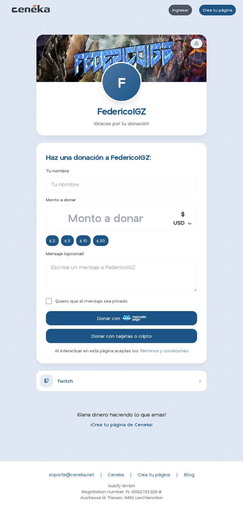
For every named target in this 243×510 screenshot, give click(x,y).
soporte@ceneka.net (71, 474)
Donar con (108, 318)
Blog (189, 474)
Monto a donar (61, 199)
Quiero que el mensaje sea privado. (91, 301)
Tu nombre (57, 170)
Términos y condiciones (164, 350)
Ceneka (116, 474)
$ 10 (83, 240)
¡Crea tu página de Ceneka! (121, 424)
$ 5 (67, 240)
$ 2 (52, 240)
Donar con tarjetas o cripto (121, 336)
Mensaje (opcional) (65, 253)
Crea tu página (217, 10)
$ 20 (101, 240)
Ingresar (180, 10)
